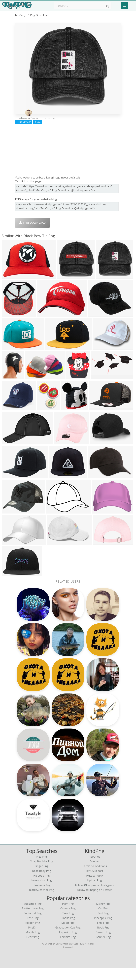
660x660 (67, 408)
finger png (41, 866)
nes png (41, 856)
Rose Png (33, 918)
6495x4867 (9, 542)
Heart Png (32, 937)
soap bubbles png (41, 861)
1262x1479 (74, 377)
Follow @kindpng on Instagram (94, 885)
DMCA (37, 122)
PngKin (32, 927)
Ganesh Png (103, 932)
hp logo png (41, 875)
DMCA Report (94, 871)
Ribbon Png (32, 923)
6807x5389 (99, 511)
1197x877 (96, 442)
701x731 (43, 408)
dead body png (41, 871)
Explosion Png (68, 932)
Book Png (103, 927)
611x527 (55, 476)
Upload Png (94, 880)
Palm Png (68, 904)
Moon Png (67, 923)
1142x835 (8, 573)
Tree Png (68, 913)
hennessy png (42, 885)
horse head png (41, 880)
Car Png (103, 908)
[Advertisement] (68, 149)
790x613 (7, 511)
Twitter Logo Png (33, 908)
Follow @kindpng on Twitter (94, 890)
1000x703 (94, 476)
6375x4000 (9, 442)
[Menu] (124, 5)
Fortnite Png (68, 937)
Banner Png (103, 937)
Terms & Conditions (94, 866)
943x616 (53, 542)
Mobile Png (33, 932)
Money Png (103, 904)
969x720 (95, 408)
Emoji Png (103, 923)
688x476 (31, 377)
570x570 (7, 408)
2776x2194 (95, 314)
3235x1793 (98, 377)
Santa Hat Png (33, 913)
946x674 (99, 542)
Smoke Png (68, 918)
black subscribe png (41, 890)
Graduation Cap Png (68, 927)
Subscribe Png (33, 904)
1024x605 (43, 314)
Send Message (23, 122)
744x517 (7, 476)
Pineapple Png (103, 918)
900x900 (51, 347)
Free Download (34, 222)
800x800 (7, 276)
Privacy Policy (94, 875)
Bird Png (103, 913)
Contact (94, 861)
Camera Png (68, 908)
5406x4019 (53, 511)
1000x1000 (65, 276)
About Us (94, 856)
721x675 (60, 442)
